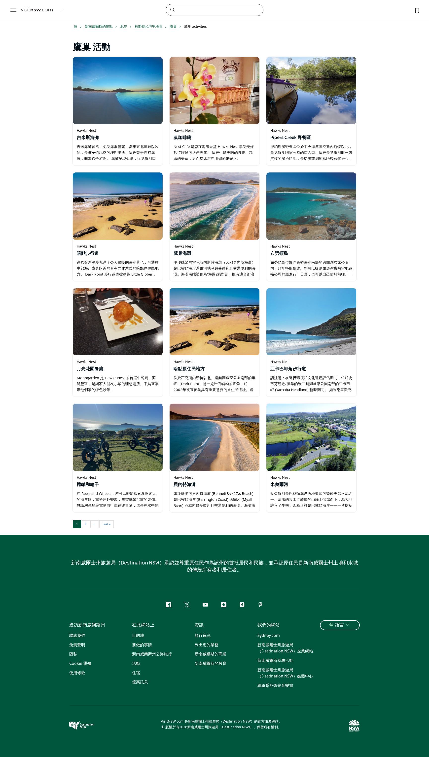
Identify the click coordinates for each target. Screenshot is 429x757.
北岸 (123, 26)
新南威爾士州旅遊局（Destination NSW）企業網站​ (285, 648)
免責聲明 (77, 644)
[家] (37, 10)
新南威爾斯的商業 (210, 654)
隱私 (73, 654)
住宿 (136, 672)
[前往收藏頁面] (416, 9)
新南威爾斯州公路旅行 (152, 654)
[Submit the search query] (172, 9)
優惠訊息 (140, 682)
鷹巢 (173, 26)
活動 (136, 663)
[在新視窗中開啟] (118, 90)
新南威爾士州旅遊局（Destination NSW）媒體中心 (285, 673)
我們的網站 (268, 625)
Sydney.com (268, 635)
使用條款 (77, 672)
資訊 (199, 625)
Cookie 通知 (80, 663)
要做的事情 (142, 644)
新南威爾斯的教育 (210, 663)
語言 (339, 625)
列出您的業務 (206, 644)
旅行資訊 (203, 635)
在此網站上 (143, 625)
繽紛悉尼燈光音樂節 (275, 685)
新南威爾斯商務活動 (275, 660)
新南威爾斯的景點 (99, 26)
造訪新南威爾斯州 (87, 625)
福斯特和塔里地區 (148, 26)
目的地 (138, 635)
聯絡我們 (77, 635)
